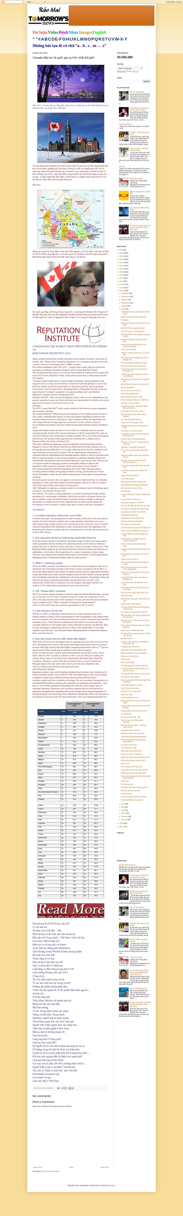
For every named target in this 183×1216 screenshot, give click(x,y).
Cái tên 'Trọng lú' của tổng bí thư (132, 331)
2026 (121, 250)
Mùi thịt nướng (126, 794)
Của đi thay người (127, 479)
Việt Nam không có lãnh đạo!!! (132, 521)
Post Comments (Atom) (50, 1171)
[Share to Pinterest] (72, 1088)
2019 (121, 272)
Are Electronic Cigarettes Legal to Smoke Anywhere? (133, 540)
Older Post (104, 1167)
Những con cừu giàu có (129, 559)
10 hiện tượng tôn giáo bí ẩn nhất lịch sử (135, 528)
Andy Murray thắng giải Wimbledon (134, 737)
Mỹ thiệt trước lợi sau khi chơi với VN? (135, 384)
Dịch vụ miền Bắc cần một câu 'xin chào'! (135, 506)
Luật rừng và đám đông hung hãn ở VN (135, 757)
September (125, 303)
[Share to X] (67, 1088)
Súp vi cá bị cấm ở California (131, 754)
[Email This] (62, 1088)
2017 (121, 278)
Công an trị (125, 764)
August (124, 306)
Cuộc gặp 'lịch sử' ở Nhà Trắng (132, 411)
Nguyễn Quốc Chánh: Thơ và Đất (133, 512)
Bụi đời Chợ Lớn (127, 639)
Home (71, 1167)
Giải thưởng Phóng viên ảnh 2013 (133, 760)
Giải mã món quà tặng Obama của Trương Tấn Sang (133, 345)
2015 (121, 284)
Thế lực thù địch (127, 596)
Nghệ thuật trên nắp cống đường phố (134, 485)
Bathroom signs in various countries (134, 653)
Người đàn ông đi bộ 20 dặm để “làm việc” (138, 892)
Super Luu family (125, 124)
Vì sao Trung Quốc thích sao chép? (133, 797)
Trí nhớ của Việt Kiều (128, 350)
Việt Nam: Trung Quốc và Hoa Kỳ (133, 447)
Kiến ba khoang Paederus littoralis (133, 317)
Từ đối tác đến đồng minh (130, 647)
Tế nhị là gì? (125, 659)
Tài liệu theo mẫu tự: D (127, 865)
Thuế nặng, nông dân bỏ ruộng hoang (135, 509)
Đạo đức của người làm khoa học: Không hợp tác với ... (133, 461)
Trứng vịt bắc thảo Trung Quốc (132, 800)
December (125, 293)
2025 (121, 253)
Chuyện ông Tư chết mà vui (131, 499)
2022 (121, 263)
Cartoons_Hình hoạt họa (130, 656)
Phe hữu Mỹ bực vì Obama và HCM (134, 363)
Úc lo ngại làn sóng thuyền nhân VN (134, 612)
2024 (121, 256)
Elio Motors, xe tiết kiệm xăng (131, 431)
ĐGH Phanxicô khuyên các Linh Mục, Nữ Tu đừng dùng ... (134, 568)
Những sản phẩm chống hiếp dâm (133, 773)
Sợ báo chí (125, 781)
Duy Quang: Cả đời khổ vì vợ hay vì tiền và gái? (139, 109)
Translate (134, 72)
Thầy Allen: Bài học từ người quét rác (134, 787)
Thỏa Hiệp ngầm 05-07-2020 (131, 685)
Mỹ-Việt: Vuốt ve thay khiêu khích (133, 328)
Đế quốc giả (125, 491)
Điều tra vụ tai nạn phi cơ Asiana (133, 733)
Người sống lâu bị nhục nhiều (132, 397)
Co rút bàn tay (126, 714)
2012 (121, 823)
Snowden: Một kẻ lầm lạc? (130, 730)
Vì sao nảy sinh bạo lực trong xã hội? (134, 770)
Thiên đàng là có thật (128, 748)
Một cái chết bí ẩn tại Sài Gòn (131, 488)
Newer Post (37, 1167)
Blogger (112, 1185)
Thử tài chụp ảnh (127, 784)
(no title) (122, 166)
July (123, 309)
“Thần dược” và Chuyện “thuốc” (132, 422)
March (123, 813)
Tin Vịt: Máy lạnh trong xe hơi (131, 767)
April (123, 810)
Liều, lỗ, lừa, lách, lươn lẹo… (131, 391)
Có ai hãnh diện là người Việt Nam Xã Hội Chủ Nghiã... (135, 670)
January (124, 819)
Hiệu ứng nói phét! (128, 662)
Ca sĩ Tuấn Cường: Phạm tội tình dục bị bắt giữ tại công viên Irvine (139, 972)
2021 (121, 266)
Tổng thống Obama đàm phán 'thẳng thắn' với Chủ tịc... (134, 407)
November (125, 297)
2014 (121, 288)
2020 (121, 269)
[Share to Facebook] (70, 1088)
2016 (121, 281)
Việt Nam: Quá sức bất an (130, 403)
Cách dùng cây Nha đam (130, 688)
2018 (121, 275)
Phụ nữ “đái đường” (137, 92)
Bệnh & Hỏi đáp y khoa (138, 988)
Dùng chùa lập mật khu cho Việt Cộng (135, 400)
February (124, 816)
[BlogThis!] (65, 1088)
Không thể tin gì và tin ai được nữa (133, 482)
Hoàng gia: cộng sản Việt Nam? (132, 503)
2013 (121, 291)
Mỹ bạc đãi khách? (128, 387)
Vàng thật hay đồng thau (130, 394)
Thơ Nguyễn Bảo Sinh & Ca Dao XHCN (135, 674)
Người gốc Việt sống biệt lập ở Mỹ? (134, 650)
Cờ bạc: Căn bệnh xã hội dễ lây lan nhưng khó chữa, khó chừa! (140, 227)
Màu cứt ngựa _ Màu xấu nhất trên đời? (139, 149)
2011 (121, 827)
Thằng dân (125, 320)
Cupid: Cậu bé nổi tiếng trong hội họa (134, 531)
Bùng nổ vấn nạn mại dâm (130, 791)
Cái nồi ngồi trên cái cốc (130, 698)
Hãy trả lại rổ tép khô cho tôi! (131, 751)
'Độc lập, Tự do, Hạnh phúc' (131, 691)
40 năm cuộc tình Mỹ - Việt (130, 717)
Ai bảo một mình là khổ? (130, 475)
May (123, 807)
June (123, 804)
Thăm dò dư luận (136, 179)
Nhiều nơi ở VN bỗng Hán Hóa (132, 630)
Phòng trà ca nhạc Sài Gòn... (131, 524)
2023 (121, 259)
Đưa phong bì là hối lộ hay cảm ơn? (134, 711)
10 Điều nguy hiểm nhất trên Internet (134, 666)
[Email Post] (58, 1088)
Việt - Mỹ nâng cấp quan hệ (131, 419)
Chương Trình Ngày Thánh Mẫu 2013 (134, 593)
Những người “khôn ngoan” (131, 604)
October (124, 300)
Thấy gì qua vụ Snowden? (130, 677)
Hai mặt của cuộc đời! (129, 745)
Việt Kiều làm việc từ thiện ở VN (132, 518)
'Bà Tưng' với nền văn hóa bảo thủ (133, 366)
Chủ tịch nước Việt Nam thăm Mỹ (133, 439)
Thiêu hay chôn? (127, 694)
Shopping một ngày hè (129, 515)
